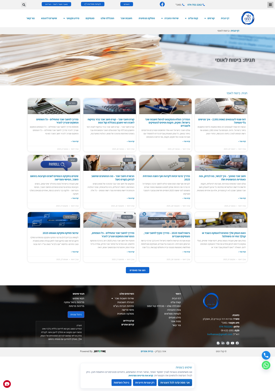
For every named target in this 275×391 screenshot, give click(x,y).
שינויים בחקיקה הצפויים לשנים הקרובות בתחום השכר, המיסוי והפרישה (54, 177)
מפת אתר (176, 321)
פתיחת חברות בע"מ (123, 306)
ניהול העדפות (121, 382)
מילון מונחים (175, 317)
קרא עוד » (242, 141)
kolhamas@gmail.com (219, 334)
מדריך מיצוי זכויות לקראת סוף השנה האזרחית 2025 (166, 177)
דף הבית (225, 18)
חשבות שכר (126, 18)
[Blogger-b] (218, 343)
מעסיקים (90, 18)
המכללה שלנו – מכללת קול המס (164, 306)
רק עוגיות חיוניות (144, 382)
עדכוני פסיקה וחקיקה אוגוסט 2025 (60, 233)
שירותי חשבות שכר (124, 298)
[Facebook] (237, 343)
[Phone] (266, 355)
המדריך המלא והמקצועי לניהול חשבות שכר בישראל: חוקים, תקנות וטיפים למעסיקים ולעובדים (167, 123)
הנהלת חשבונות (125, 302)
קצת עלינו (193, 18)
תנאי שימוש (78, 298)
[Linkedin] (223, 343)
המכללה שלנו (107, 18)
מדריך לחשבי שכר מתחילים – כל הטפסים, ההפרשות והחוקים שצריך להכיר (112, 234)
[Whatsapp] (266, 365)
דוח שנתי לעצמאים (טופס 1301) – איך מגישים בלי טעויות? (222, 121)
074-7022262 (226, 326)
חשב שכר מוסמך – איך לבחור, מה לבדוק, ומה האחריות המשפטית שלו (222, 177)
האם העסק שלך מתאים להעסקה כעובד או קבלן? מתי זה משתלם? (224, 234)
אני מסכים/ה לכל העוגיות (175, 382)
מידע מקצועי (73, 18)
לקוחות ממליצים (172, 313)
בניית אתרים (147, 351)
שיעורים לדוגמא (49, 18)
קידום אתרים (127, 324)
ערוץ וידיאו (128, 320)
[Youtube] (233, 343)
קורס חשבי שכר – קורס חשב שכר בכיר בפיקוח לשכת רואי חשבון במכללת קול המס (111, 121)
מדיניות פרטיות (76, 306)
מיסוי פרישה (128, 309)
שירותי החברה (171, 18)
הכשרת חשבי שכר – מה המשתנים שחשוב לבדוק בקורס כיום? (112, 177)
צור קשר (30, 18)
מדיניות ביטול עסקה (74, 302)
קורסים (211, 18)
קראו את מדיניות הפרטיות (141, 375)
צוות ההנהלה (174, 309)
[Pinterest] (228, 343)
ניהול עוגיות (76, 314)
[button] (23, 4)
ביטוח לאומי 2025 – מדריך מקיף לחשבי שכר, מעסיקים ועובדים (167, 234)
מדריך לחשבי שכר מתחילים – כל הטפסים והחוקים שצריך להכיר (57, 121)
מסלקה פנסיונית (147, 18)
